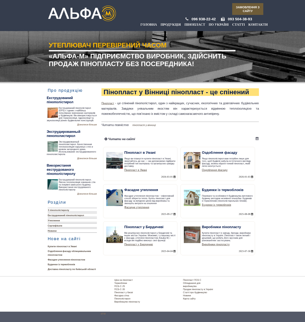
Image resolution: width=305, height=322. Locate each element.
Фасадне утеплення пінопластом (66, 259)
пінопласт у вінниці (144, 125)
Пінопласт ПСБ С (192, 280)
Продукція (171, 24)
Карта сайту (189, 298)
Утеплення (54, 220)
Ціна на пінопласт (123, 280)
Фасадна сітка (121, 295)
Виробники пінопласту (216, 244)
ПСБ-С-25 (119, 286)
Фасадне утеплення (136, 207)
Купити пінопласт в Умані (62, 246)
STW (103, 313)
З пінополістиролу (58, 210)
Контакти (258, 24)
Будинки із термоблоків (61, 264)
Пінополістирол (122, 298)
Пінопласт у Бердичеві (138, 244)
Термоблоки (120, 283)
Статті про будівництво (195, 292)
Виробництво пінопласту (127, 301)
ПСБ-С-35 (119, 289)
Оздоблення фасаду (215, 170)
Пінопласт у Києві (123, 292)
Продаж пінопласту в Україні (198, 289)
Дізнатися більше (87, 124)
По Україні (219, 24)
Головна (148, 24)
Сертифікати (55, 225)
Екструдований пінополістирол (66, 215)
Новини (52, 231)
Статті (238, 24)
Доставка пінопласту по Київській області (72, 269)
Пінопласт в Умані (135, 170)
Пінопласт (194, 24)
